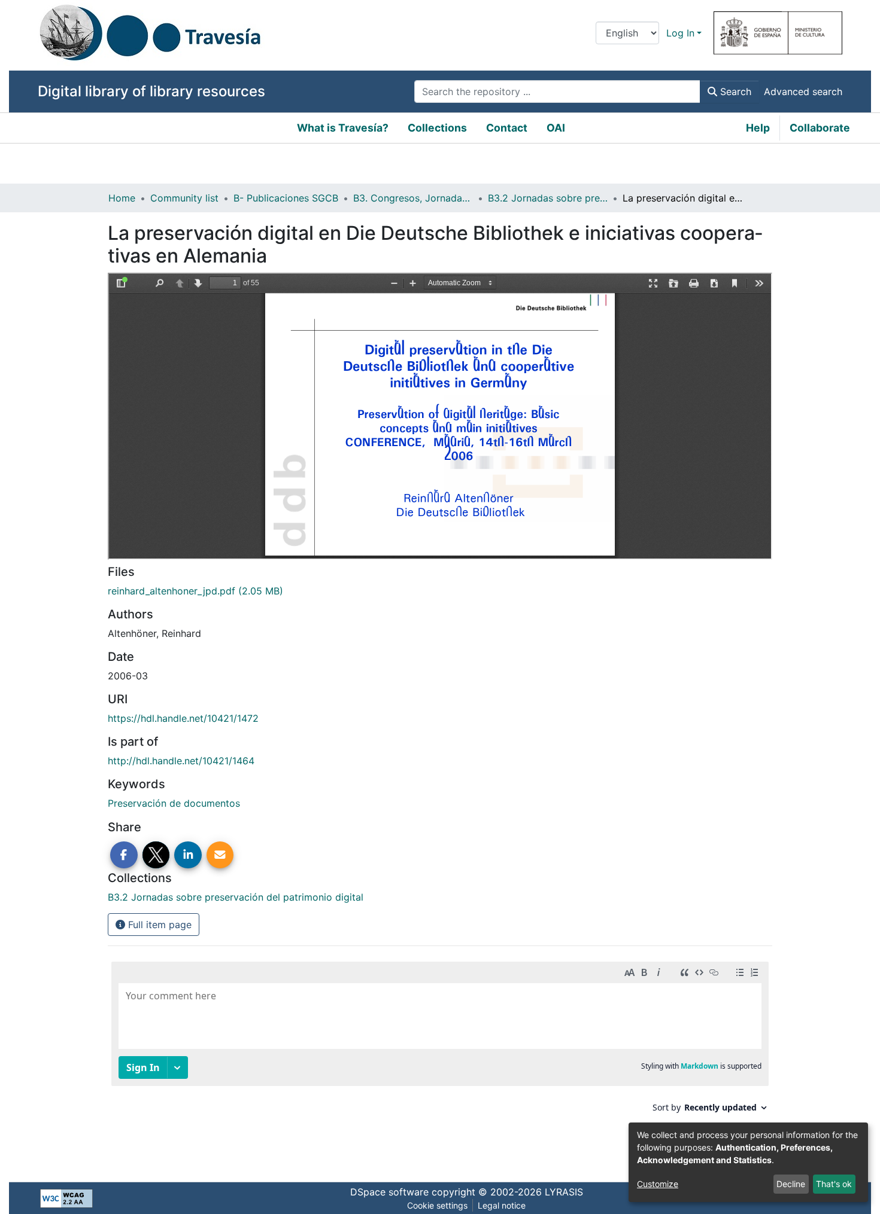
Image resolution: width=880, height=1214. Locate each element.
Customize (657, 1184)
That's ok (834, 1184)
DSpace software (389, 1192)
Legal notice (502, 1205)
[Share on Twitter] (156, 855)
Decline (790, 1184)
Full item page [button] (158, 925)
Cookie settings (437, 1205)
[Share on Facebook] (124, 855)
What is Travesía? (343, 127)
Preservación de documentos (174, 803)
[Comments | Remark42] (440, 1060)
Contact (506, 127)
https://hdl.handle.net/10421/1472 (183, 718)
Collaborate (820, 127)
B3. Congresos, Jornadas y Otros (413, 198)
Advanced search (803, 91)
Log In (680, 33)
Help (758, 127)
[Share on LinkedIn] (188, 855)
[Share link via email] (220, 855)
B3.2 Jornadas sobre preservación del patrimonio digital (548, 198)
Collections (437, 127)
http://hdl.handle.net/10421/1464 (181, 761)
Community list (184, 198)
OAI (556, 127)
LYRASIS (564, 1192)
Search (734, 91)
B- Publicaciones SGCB (285, 198)
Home (121, 198)
